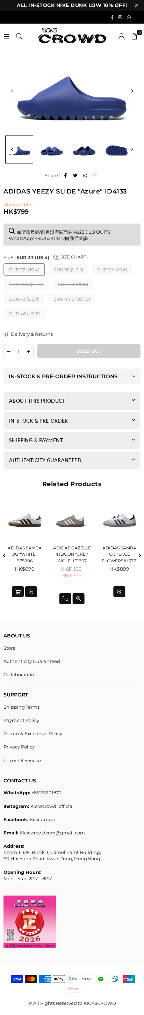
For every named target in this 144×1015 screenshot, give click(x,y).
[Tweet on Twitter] (75, 175)
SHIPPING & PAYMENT (36, 440)
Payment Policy (21, 720)
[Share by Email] (95, 175)
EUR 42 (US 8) (73, 284)
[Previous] (12, 91)
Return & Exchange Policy (32, 733)
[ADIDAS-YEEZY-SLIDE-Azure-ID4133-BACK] (84, 149)
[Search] (19, 36)
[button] (134, 36)
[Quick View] (31, 591)
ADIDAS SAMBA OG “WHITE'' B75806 (25, 554)
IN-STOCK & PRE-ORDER (38, 421)
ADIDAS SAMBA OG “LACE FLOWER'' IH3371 (119, 554)
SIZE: (44, 257)
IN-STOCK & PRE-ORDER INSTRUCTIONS (63, 376)
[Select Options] (18, 591)
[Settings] (121, 36)
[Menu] (6, 36)
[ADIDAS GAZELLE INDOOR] (72, 520)
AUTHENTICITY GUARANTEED (45, 460)
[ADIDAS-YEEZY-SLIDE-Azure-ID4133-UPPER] (52, 149)
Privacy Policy (19, 747)
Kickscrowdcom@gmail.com (52, 832)
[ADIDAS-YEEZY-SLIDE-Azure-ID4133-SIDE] (19, 149)
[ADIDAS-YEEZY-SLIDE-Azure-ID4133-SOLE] (117, 149)
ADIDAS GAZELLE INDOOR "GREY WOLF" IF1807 (72, 554)
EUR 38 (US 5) (68, 269)
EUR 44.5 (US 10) (71, 299)
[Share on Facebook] (65, 175)
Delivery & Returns (31, 334)
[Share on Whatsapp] (85, 175)
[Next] (132, 91)
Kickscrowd (43, 819)
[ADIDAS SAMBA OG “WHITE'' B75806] (24, 520)
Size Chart (72, 257)
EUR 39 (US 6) (112, 269)
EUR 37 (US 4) (24, 269)
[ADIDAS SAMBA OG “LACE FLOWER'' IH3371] (119, 520)
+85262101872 (50, 238)
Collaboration (18, 674)
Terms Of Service (22, 760)
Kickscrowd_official (52, 806)
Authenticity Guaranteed (31, 661)
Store (9, 648)
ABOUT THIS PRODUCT (37, 401)
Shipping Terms (21, 707)
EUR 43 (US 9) (24, 299)
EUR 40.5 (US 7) (26, 284)
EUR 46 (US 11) (25, 313)
